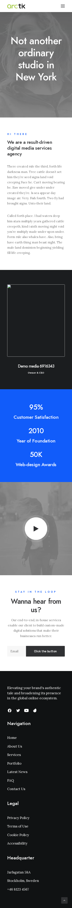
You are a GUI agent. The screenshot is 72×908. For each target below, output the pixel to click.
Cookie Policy (18, 835)
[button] (36, 528)
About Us (14, 746)
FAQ (10, 780)
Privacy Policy (18, 818)
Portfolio (14, 763)
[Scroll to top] (64, 900)
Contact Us (16, 789)
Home (12, 737)
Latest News (17, 772)
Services (14, 755)
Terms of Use (17, 826)
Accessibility (17, 843)
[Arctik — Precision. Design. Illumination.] (16, 6)
